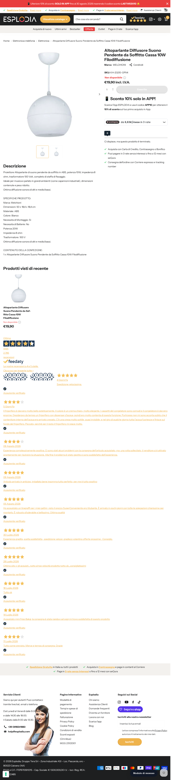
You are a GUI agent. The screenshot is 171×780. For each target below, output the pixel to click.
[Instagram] (119, 702)
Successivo (42, 376)
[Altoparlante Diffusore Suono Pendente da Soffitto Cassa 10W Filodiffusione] (18, 288)
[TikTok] (139, 702)
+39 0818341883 (16, 726)
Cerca (121, 19)
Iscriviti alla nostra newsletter (134, 717)
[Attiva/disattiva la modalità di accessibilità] (166, 10)
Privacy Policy (67, 721)
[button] (114, 87)
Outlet (101, 29)
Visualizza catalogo (54, 19)
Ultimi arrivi (60, 29)
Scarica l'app (132, 29)
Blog (91, 725)
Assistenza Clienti (98, 704)
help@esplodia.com (19, 731)
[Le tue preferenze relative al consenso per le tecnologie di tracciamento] (6, 774)
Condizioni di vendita (70, 730)
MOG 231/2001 (68, 743)
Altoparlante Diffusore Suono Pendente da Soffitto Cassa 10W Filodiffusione (17, 312)
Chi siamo (94, 699)
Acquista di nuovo (42, 29)
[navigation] (42, 152)
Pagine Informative (70, 694)
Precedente (15, 376)
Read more (35, 10)
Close (167, 3)
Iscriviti (129, 741)
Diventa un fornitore (99, 712)
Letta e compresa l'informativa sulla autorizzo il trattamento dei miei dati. (144, 732)
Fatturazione (66, 717)
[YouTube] (126, 702)
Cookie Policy (67, 725)
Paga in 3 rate (115, 29)
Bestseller (75, 29)
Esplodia (94, 694)
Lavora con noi (96, 717)
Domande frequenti (99, 708)
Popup (124, 77)
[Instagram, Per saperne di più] (152, 19)
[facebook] (133, 702)
